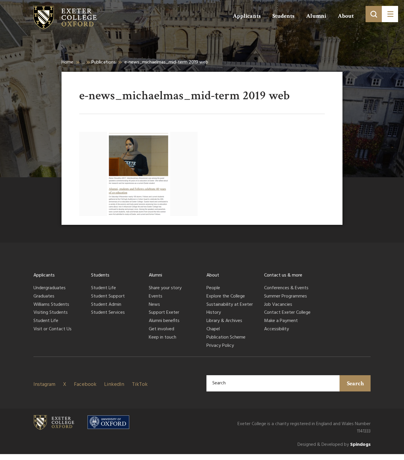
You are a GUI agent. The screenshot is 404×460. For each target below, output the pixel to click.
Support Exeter (164, 312)
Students (283, 16)
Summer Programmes (285, 296)
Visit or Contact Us (52, 329)
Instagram (44, 384)
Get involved (161, 329)
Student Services (108, 312)
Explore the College (225, 296)
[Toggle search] (374, 14)
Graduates (43, 296)
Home (67, 62)
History (213, 312)
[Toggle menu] (390, 14)
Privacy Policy (220, 346)
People (213, 288)
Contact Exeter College (287, 312)
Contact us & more (283, 275)
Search (355, 383)
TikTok (140, 384)
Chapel (213, 329)
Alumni (316, 16)
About (346, 16)
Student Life (45, 321)
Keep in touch (162, 337)
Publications (103, 62)
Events (155, 296)
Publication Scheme (225, 337)
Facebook (85, 384)
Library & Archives (224, 321)
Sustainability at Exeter (229, 304)
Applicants (247, 16)
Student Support (108, 296)
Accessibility (276, 329)
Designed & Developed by (334, 444)
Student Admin (106, 304)
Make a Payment (281, 321)
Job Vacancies (278, 304)
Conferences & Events (286, 288)
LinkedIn (114, 384)
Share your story (165, 288)
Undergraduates (49, 288)
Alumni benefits (164, 321)
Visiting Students (50, 312)
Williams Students (51, 304)
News (154, 304)
